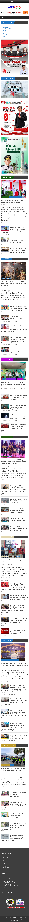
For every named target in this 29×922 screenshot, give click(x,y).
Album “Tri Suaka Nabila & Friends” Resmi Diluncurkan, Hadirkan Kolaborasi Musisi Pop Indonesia (14, 283)
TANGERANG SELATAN (10, 379)
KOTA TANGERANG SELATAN (15, 196)
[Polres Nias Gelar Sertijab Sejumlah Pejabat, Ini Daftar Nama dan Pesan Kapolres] (5, 793)
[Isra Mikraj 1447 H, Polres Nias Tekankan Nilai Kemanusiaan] (5, 814)
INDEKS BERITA (6, 26)
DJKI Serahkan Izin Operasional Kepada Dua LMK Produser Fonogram (18, 318)
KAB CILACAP (12, 556)
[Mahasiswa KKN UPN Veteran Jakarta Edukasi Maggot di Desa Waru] (5, 509)
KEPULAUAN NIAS (5, 765)
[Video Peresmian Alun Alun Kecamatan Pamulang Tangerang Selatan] (5, 406)
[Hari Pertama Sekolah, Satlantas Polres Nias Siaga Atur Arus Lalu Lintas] (13, 757)
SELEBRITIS (5, 30)
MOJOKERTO (11, 660)
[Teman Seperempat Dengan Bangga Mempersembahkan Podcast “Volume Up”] (5, 307)
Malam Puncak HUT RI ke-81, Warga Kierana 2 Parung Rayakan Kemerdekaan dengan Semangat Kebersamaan (13, 461)
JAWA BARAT (4, 456)
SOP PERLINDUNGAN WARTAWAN (10, 885)
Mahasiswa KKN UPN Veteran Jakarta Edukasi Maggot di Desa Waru (17, 510)
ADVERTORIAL (6, 27)
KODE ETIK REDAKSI (7, 880)
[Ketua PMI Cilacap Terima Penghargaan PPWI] (13, 548)
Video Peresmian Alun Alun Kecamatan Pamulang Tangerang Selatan (18, 407)
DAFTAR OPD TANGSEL (8, 887)
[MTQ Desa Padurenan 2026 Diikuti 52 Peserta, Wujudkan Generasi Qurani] (5, 500)
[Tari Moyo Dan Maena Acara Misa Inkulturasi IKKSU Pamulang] (5, 396)
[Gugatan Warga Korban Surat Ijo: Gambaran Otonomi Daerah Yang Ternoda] (5, 736)
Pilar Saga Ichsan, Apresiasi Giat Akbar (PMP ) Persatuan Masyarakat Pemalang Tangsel (13, 384)
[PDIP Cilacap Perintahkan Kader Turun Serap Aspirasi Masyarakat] (5, 631)
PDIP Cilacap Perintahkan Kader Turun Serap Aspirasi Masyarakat (18, 631)
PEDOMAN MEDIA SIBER (8, 884)
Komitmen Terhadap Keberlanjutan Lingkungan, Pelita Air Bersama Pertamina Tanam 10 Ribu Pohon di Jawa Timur (13, 714)
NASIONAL (5, 31)
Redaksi (11, 204)
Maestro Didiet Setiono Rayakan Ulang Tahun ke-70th (17, 350)
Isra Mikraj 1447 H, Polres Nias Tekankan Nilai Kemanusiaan (18, 815)
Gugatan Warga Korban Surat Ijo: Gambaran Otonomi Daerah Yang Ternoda (19, 737)
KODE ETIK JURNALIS (8, 881)
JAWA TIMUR (4, 660)
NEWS (3, 278)
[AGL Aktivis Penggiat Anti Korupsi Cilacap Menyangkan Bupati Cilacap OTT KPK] (5, 596)
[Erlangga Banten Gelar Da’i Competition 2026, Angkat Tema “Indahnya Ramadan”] (5, 249)
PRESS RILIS (6, 867)
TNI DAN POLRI (18, 765)
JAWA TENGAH (5, 556)
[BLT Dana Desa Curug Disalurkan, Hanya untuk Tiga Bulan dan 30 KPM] (5, 527)
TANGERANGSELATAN (8, 28)
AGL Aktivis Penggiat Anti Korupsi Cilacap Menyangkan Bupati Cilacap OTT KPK (19, 597)
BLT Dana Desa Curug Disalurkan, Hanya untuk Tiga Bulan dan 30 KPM (18, 528)
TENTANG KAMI (6, 878)
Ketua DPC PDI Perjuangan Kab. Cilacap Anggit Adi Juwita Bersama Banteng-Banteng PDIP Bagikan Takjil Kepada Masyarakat (13, 608)
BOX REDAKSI (6, 877)
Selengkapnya (4, 222)
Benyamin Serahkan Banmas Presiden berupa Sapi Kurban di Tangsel (18, 240)
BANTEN (5, 34)
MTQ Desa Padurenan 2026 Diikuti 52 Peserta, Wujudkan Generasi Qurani (18, 501)
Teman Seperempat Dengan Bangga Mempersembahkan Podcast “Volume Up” (18, 308)
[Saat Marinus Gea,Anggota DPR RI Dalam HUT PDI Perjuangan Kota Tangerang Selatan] (5, 425)
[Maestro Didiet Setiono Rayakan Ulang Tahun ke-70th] (5, 349)
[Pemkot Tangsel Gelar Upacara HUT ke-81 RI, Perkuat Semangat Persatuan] (13, 189)
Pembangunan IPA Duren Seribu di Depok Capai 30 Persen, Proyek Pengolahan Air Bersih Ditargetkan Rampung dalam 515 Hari (14, 489)
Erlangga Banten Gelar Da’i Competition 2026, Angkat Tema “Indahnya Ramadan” (18, 250)
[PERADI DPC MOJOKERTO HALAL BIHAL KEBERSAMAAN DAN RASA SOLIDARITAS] (13, 652)
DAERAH (5, 36)
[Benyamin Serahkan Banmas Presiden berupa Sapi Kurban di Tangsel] (5, 239)
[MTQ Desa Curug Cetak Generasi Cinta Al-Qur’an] (5, 519)
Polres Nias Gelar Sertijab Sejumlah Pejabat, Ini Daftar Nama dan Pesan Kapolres (18, 794)
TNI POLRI (5, 33)
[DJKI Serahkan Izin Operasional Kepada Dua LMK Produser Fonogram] (5, 317)
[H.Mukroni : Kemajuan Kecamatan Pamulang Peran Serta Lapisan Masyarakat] (5, 415)
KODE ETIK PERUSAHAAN (9, 882)
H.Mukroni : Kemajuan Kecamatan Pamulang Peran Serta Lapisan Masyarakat (18, 416)
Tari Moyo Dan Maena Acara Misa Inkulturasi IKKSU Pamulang (19, 397)
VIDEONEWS (19, 379)
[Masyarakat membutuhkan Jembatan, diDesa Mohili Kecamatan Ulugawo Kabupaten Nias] (5, 824)
